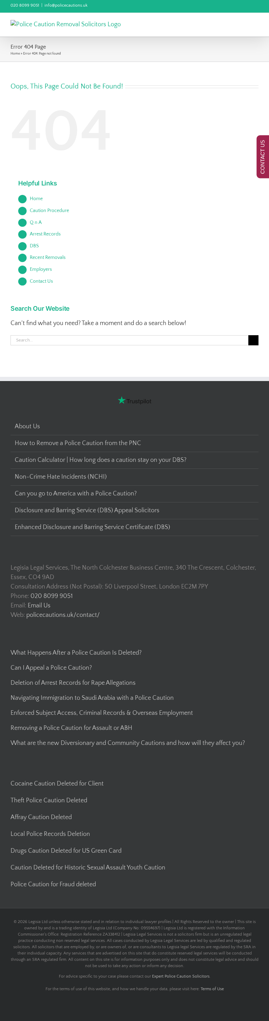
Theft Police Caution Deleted (49, 800)
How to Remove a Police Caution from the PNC (78, 443)
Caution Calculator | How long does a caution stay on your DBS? (100, 460)
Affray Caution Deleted (41, 817)
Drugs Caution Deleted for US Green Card (66, 850)
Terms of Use (212, 989)
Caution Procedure (49, 210)
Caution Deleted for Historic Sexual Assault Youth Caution (88, 867)
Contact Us (41, 281)
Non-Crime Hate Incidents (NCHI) (61, 476)
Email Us (39, 605)
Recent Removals (47, 257)
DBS (34, 246)
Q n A (36, 222)
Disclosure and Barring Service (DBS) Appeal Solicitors (87, 510)
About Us (27, 426)
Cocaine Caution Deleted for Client (57, 783)
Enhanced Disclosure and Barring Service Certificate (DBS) (92, 527)
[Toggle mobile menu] (255, 23)
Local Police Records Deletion (50, 834)
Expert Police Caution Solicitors (180, 976)
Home (15, 54)
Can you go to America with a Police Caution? (76, 493)
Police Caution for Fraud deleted (53, 884)
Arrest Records (45, 234)
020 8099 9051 (25, 5)
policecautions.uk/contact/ (63, 615)
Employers (41, 269)
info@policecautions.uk (66, 5)
